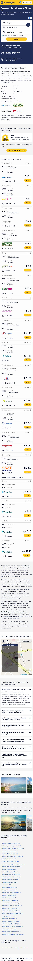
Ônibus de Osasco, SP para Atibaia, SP (10, 908)
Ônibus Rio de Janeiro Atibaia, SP (9, 918)
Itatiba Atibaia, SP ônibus (7, 885)
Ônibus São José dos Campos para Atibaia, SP (12, 926)
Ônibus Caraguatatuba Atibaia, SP (10, 869)
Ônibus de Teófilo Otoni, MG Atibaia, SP (11, 931)
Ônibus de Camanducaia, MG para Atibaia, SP (12, 856)
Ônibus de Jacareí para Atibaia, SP (9, 887)
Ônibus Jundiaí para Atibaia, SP (9, 895)
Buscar (28, 180)
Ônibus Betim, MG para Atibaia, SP (10, 851)
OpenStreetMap (24, 674)
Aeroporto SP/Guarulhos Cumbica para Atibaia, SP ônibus (15, 948)
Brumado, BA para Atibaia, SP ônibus (10, 853)
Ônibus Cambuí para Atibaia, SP (9, 859)
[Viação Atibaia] (6, 105)
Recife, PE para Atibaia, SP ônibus (9, 916)
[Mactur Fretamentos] (18, 105)
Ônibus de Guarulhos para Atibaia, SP (10, 879)
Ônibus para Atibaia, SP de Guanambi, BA (11, 877)
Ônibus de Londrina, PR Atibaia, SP (10, 900)
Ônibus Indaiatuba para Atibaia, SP (10, 882)
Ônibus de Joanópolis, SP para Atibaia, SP (11, 892)
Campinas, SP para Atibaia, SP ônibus (10, 861)
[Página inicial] (9, 2)
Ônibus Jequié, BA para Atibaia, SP (10, 890)
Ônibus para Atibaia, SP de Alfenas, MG (11, 843)
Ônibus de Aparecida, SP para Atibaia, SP (11, 846)
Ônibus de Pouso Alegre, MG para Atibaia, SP (12, 913)
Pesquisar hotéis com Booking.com (13, 35)
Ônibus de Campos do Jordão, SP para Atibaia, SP (13, 864)
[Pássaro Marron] (6, 111)
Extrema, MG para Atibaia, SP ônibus (10, 872)
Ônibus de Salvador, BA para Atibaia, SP (11, 924)
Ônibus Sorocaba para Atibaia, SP (9, 929)
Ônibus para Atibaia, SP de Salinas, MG (11, 921)
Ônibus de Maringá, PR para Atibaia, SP (11, 903)
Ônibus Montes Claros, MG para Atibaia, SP (12, 905)
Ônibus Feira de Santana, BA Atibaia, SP (11, 874)
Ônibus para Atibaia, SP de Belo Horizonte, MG (13, 848)
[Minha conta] (19, 2)
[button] (30, 669)
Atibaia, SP (27, 641)
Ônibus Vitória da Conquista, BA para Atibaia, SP (13, 934)
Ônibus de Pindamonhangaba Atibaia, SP (11, 911)
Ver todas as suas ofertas (16, 150)
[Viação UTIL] (18, 111)
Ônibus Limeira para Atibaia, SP (9, 898)
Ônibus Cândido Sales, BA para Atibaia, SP (11, 866)
